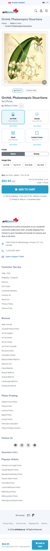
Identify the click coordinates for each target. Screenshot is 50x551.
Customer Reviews (9, 291)
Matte (13, 154)
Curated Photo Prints (10, 329)
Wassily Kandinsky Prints (12, 474)
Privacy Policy (7, 304)
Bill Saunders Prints (10, 496)
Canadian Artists (8, 355)
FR (47, 3)
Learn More (13, 126)
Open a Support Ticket (15, 256)
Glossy (36, 154)
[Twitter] (28, 445)
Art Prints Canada (9, 346)
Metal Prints (7, 415)
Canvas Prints (7, 410)
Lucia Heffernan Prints (11, 487)
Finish (4, 150)
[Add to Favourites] (5, 82)
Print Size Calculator (10, 424)
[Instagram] (21, 445)
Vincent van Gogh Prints (12, 465)
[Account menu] (41, 10)
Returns (5, 282)
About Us (5, 299)
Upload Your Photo (9, 402)
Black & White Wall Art (11, 359)
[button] (46, 11)
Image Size (6, 160)
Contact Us (6, 295)
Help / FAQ (6, 273)
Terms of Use (7, 308)
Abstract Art (7, 364)
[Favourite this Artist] (21, 106)
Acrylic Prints (7, 419)
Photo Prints (7, 406)
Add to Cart (41, 545)
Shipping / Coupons (10, 278)
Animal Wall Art (8, 377)
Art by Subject (7, 333)
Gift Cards (6, 286)
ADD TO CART (27, 189)
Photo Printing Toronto (11, 428)
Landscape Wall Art (10, 381)
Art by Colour (7, 342)
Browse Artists (8, 351)
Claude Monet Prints (10, 470)
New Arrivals (7, 324)
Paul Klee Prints (8, 483)
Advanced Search (9, 386)
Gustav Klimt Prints (10, 479)
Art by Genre (7, 338)
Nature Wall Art (8, 373)
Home (4, 23)
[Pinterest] (34, 445)
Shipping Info (34, 523)
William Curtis (15, 23)
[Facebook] (15, 445)
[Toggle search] (36, 10)
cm (47, 180)
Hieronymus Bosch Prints (12, 500)
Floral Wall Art (7, 368)
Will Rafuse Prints (9, 492)
